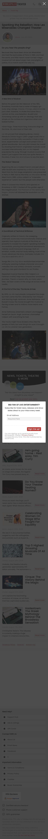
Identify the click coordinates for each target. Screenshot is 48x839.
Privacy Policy (27, 435)
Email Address (13, 415)
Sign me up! (34, 429)
